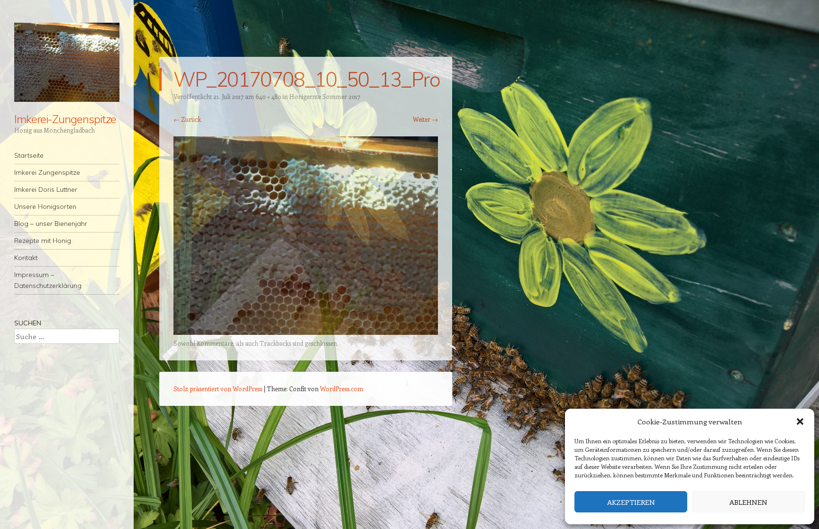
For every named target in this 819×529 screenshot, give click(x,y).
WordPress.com (341, 389)
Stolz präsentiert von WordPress (217, 389)
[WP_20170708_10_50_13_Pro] (305, 332)
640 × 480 (268, 96)
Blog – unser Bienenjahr (50, 223)
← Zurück (187, 119)
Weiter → (425, 119)
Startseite (29, 155)
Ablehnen (748, 502)
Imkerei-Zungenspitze (65, 119)
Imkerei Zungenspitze (47, 172)
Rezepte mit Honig (42, 240)
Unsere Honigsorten (45, 206)
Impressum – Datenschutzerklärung (48, 280)
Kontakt (25, 257)
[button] (800, 421)
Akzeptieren (631, 502)
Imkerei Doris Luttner (45, 189)
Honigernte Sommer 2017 (324, 96)
